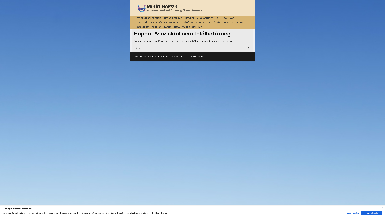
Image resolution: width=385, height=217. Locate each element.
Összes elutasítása (351, 213)
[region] (192, 211)
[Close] (383, 207)
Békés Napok (162, 6)
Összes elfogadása (372, 213)
